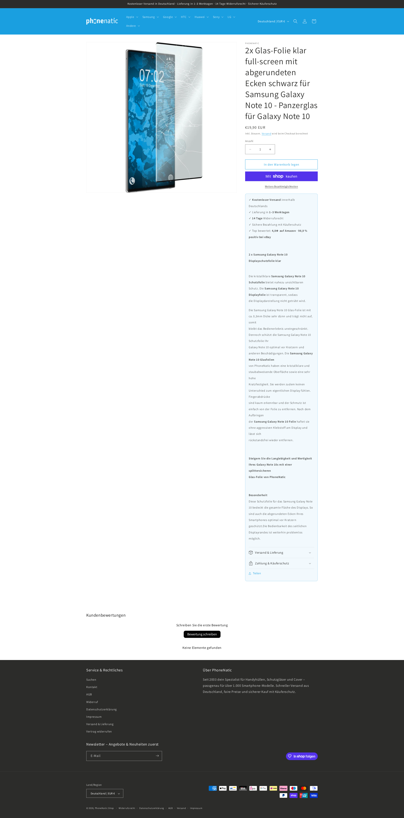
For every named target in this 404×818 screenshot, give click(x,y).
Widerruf (92, 702)
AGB (89, 694)
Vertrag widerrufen (99, 732)
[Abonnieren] (157, 756)
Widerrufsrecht (127, 808)
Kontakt (91, 687)
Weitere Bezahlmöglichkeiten (281, 186)
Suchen (91, 679)
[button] (132, 16)
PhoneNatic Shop (104, 808)
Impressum (94, 717)
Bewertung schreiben (202, 634)
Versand (266, 133)
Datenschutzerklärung (101, 709)
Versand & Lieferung (99, 724)
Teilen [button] (257, 573)
